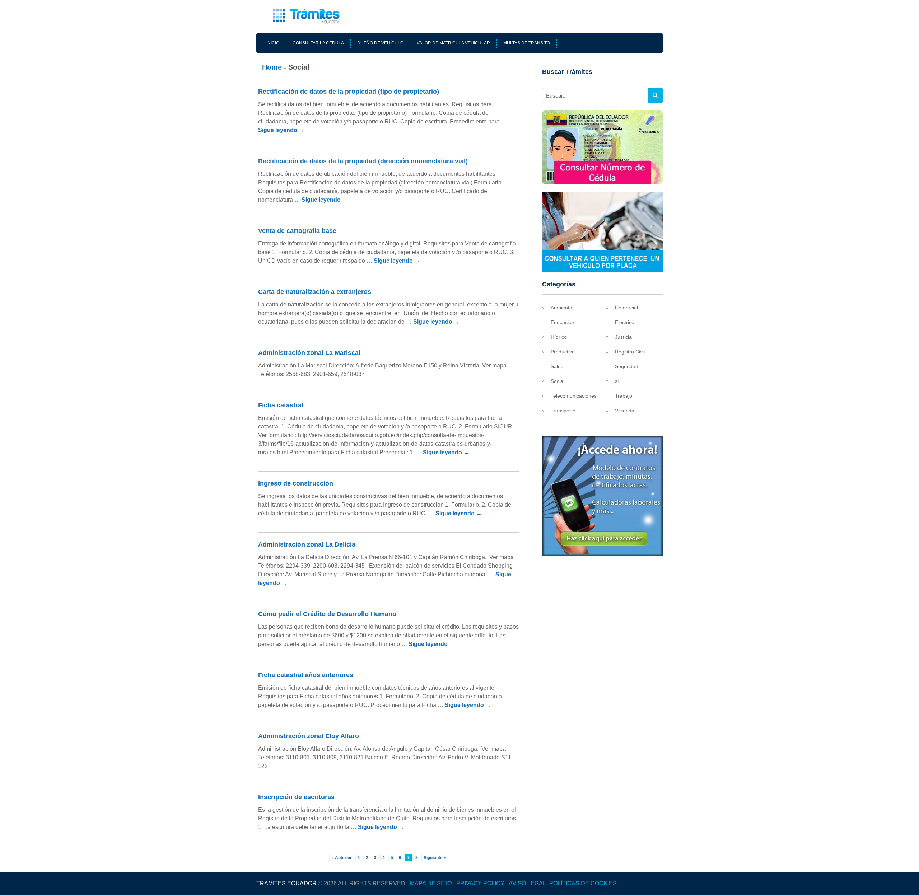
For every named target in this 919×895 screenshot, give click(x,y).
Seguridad (626, 366)
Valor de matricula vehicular (453, 43)
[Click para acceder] (602, 554)
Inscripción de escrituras (296, 797)
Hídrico (559, 337)
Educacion (562, 322)
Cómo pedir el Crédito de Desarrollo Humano (327, 614)
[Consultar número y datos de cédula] (602, 182)
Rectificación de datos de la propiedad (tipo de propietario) (348, 91)
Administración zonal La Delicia (306, 544)
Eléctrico (624, 322)
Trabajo (623, 396)
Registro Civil (630, 352)
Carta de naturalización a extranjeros (314, 291)
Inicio (272, 43)
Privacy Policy (480, 883)
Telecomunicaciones (574, 396)
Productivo (563, 352)
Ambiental (562, 307)
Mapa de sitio (431, 883)
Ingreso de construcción (295, 483)
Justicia (623, 337)
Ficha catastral (280, 405)
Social (557, 381)
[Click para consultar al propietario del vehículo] (602, 270)
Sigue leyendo (281, 130)
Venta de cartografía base (297, 230)
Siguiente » (435, 857)
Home (272, 67)
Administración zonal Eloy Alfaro (308, 736)
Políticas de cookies (583, 883)
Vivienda (624, 410)
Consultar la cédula (318, 43)
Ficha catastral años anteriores (305, 675)
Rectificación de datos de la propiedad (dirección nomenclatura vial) (363, 161)
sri (617, 381)
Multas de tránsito (526, 43)
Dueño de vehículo (380, 43)
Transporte (563, 410)
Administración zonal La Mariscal (309, 352)
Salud (557, 366)
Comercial (626, 307)
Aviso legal (527, 883)
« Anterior (341, 857)
